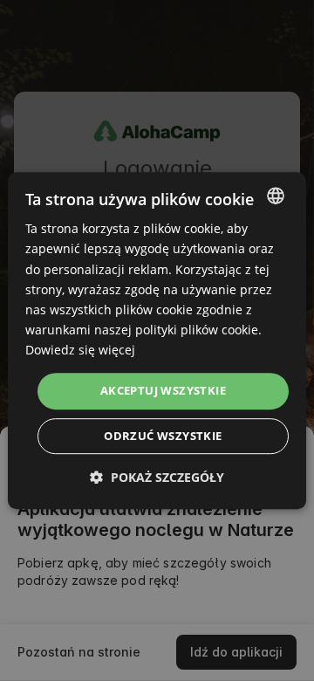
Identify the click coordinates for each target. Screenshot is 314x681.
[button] (157, 477)
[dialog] (157, 340)
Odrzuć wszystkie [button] (163, 436)
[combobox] (275, 195)
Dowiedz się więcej (80, 349)
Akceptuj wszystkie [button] (163, 390)
